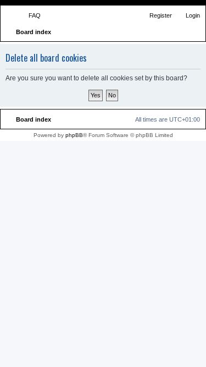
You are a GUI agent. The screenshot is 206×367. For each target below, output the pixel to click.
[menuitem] (30, 15)
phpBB (74, 135)
